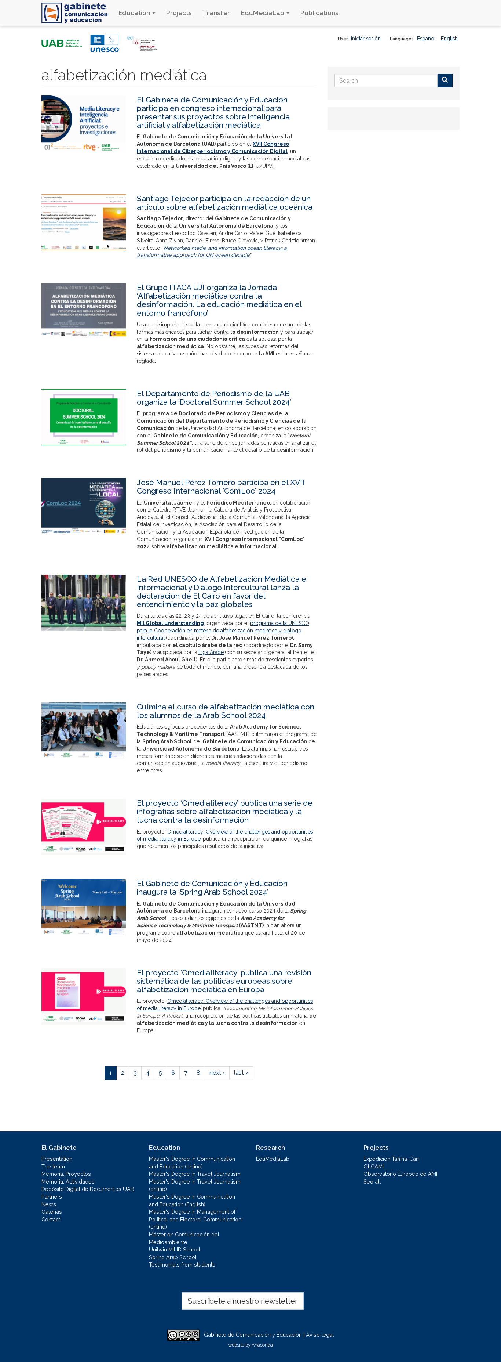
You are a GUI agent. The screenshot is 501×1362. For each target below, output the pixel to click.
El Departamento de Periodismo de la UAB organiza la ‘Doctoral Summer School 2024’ (214, 398)
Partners (51, 1196)
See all (372, 1181)
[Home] (77, 13)
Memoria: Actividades (68, 1181)
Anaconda (262, 1345)
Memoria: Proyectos (66, 1174)
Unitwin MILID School (174, 1249)
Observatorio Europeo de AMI (400, 1174)
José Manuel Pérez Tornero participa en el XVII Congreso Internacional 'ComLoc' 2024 (220, 486)
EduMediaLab (263, 13)
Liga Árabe (211, 652)
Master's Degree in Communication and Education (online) (192, 1163)
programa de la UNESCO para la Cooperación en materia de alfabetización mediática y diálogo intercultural (223, 630)
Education (134, 13)
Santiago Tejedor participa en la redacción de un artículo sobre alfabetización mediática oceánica (224, 203)
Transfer (216, 13)
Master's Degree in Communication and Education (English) (192, 1200)
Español (426, 38)
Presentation (56, 1159)
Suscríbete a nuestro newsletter (242, 1301)
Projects (179, 13)
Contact (50, 1219)
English (449, 38)
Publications (319, 13)
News (48, 1204)
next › (217, 1072)
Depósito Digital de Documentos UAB (87, 1189)
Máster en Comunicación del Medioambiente (184, 1238)
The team (53, 1166)
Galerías (51, 1212)
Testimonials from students (182, 1264)
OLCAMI (373, 1166)
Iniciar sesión (366, 38)
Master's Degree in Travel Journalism (195, 1174)
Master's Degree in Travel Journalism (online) (195, 1185)
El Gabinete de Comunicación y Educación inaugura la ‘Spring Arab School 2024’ (212, 887)
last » (241, 1072)
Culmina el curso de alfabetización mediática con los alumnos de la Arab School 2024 (225, 711)
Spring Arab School (173, 1257)
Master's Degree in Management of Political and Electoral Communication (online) (195, 1219)
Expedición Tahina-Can (391, 1159)
